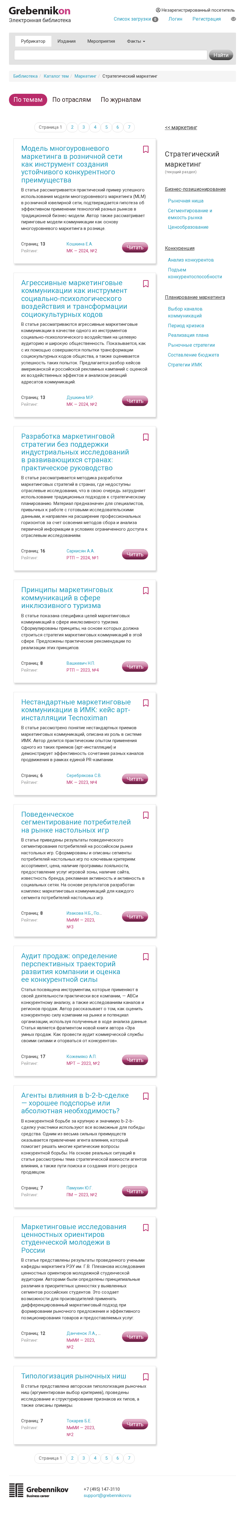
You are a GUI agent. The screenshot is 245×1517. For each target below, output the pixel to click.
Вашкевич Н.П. (81, 663)
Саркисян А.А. (81, 551)
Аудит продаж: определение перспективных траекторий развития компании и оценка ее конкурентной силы (70, 968)
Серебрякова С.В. (84, 775)
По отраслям (71, 99)
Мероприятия (101, 41)
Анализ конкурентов (191, 260)
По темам (28, 99)
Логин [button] (175, 19)
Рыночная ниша (185, 201)
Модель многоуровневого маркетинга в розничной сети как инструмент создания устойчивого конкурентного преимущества (71, 164)
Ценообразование (188, 227)
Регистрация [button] (206, 19)
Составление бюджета (193, 355)
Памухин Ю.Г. (80, 1188)
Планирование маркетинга (195, 297)
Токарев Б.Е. (79, 1420)
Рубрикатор (33, 41)
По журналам (121, 99)
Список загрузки (135, 19)
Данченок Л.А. (81, 1333)
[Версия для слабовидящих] (233, 19)
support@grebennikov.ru (107, 1495)
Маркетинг (86, 76)
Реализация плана (188, 335)
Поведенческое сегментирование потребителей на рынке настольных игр (76, 822)
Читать (135, 247)
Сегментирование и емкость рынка (190, 214)
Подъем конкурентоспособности (195, 273)
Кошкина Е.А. (80, 244)
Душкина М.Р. (80, 397)
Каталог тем (56, 76)
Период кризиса (186, 325)
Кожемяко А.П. (82, 1056)
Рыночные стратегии (191, 345)
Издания (66, 41)
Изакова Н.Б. (79, 913)
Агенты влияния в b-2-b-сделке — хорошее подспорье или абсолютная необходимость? (75, 1103)
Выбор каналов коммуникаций (185, 312)
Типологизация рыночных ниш (73, 1376)
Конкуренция (180, 248)
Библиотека (25, 76)
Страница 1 (50, 127)
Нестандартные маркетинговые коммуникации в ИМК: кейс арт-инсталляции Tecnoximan (76, 710)
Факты (134, 41)
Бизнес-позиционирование (195, 189)
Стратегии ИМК (185, 365)
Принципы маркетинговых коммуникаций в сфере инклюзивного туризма (67, 598)
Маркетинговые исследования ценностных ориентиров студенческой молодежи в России (73, 1239)
